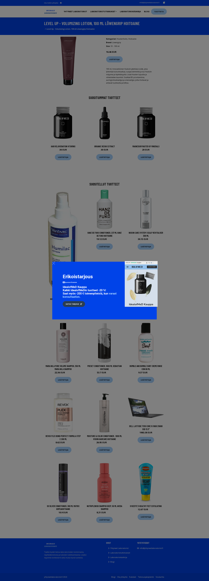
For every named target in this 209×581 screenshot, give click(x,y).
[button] (74, 304)
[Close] (53, 263)
